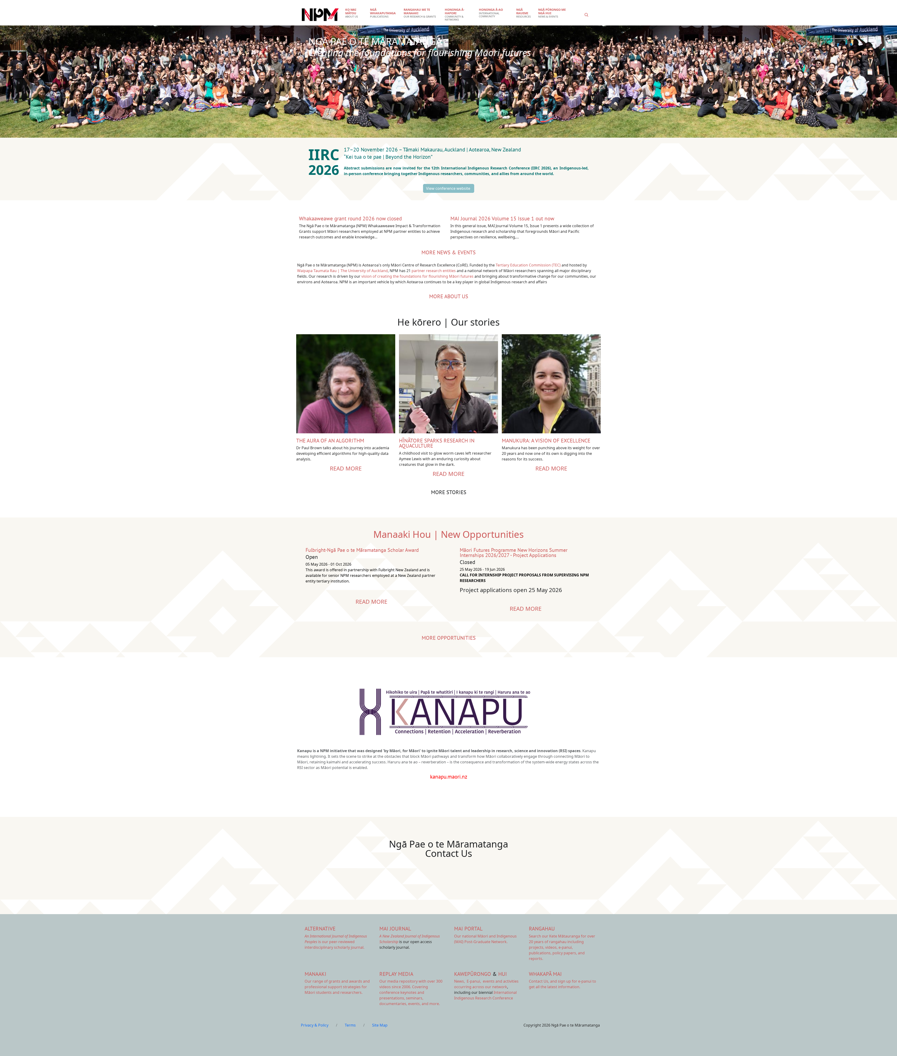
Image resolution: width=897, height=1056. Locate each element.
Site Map (380, 1025)
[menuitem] (354, 13)
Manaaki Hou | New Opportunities (448, 534)
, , (468, 981)
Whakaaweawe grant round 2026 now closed (350, 218)
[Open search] (586, 14)
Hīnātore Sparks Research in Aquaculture (436, 443)
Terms (350, 1025)
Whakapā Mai (545, 973)
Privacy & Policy (314, 1025)
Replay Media (396, 973)
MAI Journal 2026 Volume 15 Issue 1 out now (502, 218)
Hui (502, 973)
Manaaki (315, 973)
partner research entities (434, 270)
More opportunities (449, 637)
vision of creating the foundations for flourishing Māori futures (417, 276)
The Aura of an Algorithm (330, 440)
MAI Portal (468, 928)
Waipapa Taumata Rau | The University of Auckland (342, 270)
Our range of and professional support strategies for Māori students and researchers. (337, 987)
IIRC (325, 154)
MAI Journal (395, 928)
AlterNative (320, 928)
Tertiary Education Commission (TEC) (528, 265)
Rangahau (542, 928)
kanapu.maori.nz (448, 776)
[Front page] (320, 14)
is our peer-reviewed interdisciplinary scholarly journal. (336, 942)
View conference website (448, 188)
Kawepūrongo (472, 973)
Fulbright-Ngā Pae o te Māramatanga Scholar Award (362, 550)
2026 (325, 169)
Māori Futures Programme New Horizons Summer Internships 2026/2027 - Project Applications (513, 552)
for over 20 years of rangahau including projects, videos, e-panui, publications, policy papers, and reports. (562, 947)
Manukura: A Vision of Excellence (546, 440)
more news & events (448, 252)
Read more (346, 468)
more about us (448, 296)
